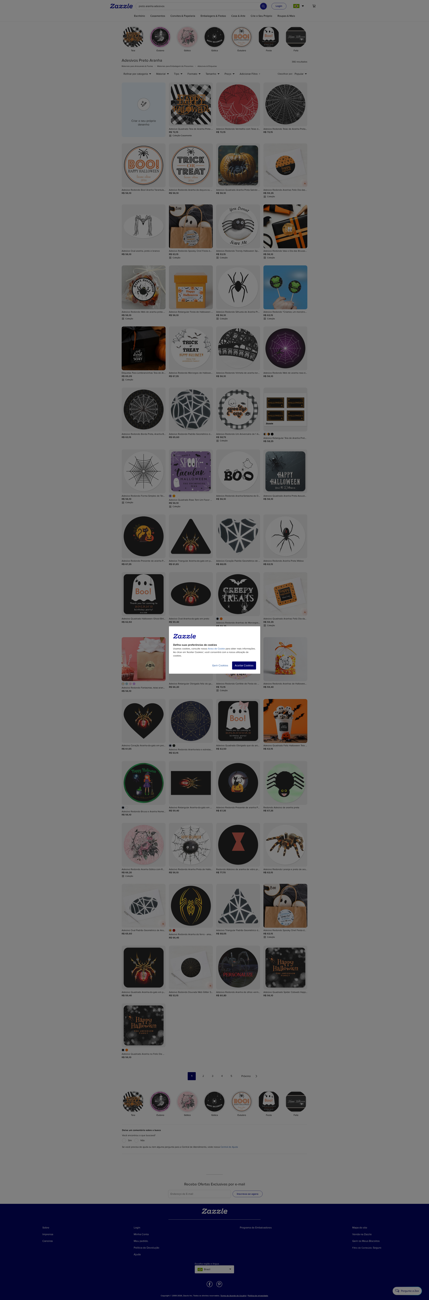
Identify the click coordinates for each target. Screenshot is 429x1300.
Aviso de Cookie (216, 648)
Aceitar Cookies (244, 665)
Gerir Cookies (220, 665)
